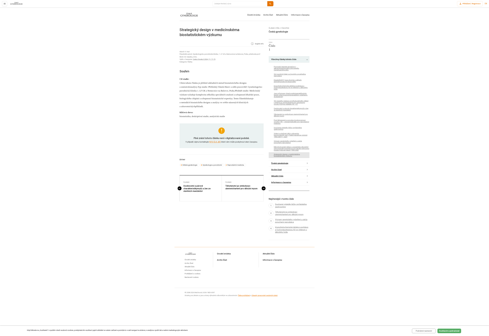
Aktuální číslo (282, 15)
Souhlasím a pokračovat (449, 331)
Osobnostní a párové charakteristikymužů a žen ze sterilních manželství (196, 188)
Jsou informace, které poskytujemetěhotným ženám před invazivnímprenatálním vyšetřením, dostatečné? (291, 95)
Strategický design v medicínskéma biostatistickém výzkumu (287, 155)
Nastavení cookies (192, 277)
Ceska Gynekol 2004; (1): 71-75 (204, 59)
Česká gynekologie (279, 163)
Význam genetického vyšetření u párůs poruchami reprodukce (288, 142)
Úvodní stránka (253, 15)
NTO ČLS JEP (214, 142)
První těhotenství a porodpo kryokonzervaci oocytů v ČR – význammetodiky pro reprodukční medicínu (291, 121)
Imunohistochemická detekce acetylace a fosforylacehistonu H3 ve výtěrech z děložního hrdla (291, 87)
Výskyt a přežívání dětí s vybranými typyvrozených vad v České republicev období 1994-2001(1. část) (290, 135)
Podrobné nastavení (424, 331)
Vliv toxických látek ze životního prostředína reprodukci (290, 75)
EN (486, 3)
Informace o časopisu (300, 15)
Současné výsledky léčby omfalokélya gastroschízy (288, 128)
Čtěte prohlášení (244, 295)
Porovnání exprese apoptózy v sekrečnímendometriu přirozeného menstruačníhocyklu (286, 68)
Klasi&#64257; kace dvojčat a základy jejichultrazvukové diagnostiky (288, 81)
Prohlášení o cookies (192, 274)
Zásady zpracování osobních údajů (264, 295)
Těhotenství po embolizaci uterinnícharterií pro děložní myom (241, 187)
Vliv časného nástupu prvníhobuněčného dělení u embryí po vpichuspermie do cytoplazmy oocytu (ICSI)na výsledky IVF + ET (291, 102)
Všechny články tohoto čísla (283, 59)
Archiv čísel (268, 15)
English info (259, 44)
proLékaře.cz (15, 4)
